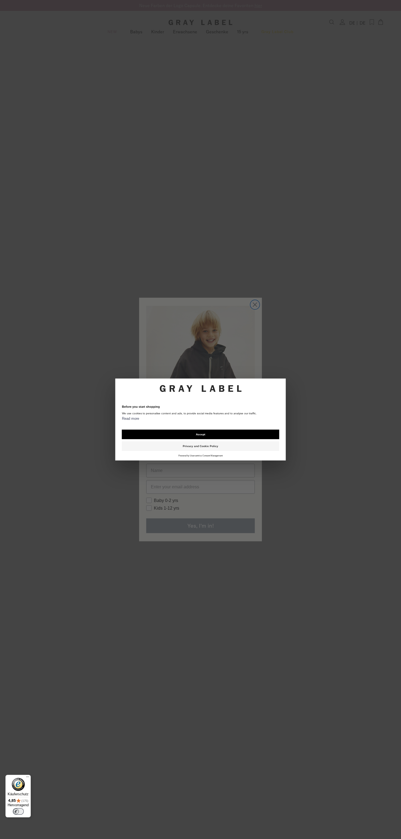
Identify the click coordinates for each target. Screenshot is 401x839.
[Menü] (27, 778)
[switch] (18, 811)
